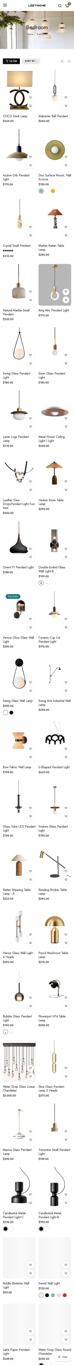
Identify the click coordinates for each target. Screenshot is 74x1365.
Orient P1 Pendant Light (18, 567)
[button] (30, 97)
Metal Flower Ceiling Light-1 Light (52, 439)
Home (30, 34)
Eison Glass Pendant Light (52, 376)
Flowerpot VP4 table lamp (52, 1019)
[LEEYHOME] (37, 6)
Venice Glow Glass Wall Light (18, 640)
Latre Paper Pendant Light (16, 1352)
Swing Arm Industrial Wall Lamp (55, 703)
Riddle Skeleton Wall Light (16, 1286)
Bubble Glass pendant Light (17, 1019)
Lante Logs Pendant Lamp (16, 439)
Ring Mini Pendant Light (54, 311)
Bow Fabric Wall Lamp (17, 767)
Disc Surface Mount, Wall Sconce (55, 177)
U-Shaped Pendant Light (54, 767)
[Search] (59, 5)
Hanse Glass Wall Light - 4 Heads (19, 955)
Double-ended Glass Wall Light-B (52, 569)
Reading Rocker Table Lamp (53, 892)
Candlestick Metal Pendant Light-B (50, 1215)
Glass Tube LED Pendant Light (19, 829)
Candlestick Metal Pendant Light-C (14, 1215)
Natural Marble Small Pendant (16, 313)
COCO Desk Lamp (15, 116)
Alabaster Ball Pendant (53, 116)
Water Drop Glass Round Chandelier (55, 1352)
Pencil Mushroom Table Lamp (53, 955)
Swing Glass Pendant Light (16, 376)
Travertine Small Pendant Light (54, 1152)
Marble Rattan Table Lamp (51, 248)
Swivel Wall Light (49, 1284)
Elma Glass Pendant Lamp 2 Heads (51, 1089)
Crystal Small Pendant (16, 246)
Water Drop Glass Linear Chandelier (19, 1089)
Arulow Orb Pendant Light (16, 177)
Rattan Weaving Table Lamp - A (17, 892)
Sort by (30, 61)
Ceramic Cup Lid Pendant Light (49, 640)
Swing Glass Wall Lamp (18, 701)
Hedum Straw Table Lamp (51, 502)
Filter (13, 61)
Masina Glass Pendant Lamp (17, 1152)
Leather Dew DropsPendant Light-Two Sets (19, 504)
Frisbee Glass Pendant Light (53, 829)
